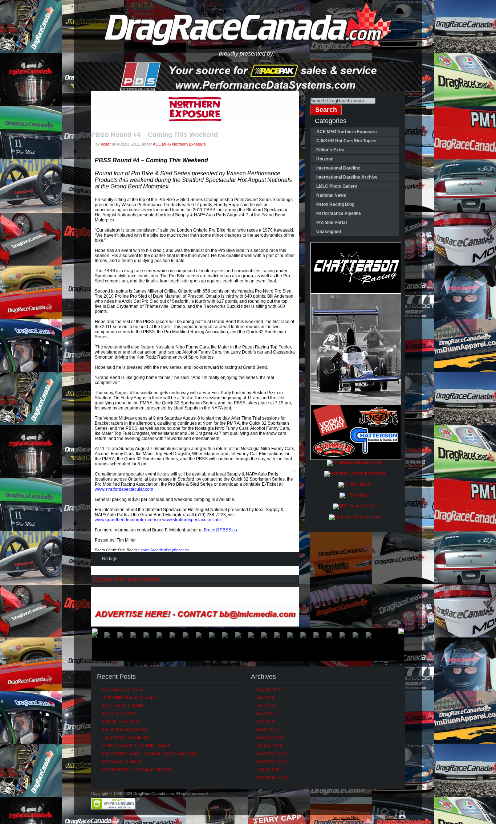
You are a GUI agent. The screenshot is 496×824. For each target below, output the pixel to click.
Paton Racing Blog (335, 204)
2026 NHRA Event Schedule (129, 697)
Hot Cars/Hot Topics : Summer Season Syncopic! (149, 753)
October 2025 (268, 769)
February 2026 (269, 737)
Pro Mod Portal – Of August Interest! (136, 769)
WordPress (395, 817)
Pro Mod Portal (331, 222)
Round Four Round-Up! (124, 729)
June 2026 (265, 705)
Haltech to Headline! (121, 721)
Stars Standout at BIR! (123, 705)
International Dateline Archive (347, 177)
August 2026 (267, 689)
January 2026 (268, 745)
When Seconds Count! (123, 689)
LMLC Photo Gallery (336, 186)
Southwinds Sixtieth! (121, 761)
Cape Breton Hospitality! (125, 737)
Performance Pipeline (338, 213)
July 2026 (265, 697)
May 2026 (265, 713)
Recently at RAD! (118, 713)
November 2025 (271, 761)
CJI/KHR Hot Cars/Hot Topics (346, 140)
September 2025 (271, 777)
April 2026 (265, 721)
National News (331, 195)
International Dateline (338, 168)
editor (106, 144)
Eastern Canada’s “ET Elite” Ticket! (135, 745)
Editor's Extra (330, 149)
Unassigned (328, 231)
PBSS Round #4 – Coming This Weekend (154, 134)
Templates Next (345, 817)
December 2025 (271, 753)
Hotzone (324, 159)
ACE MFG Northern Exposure (179, 144)
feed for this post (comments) (127, 579)
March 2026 (267, 729)
